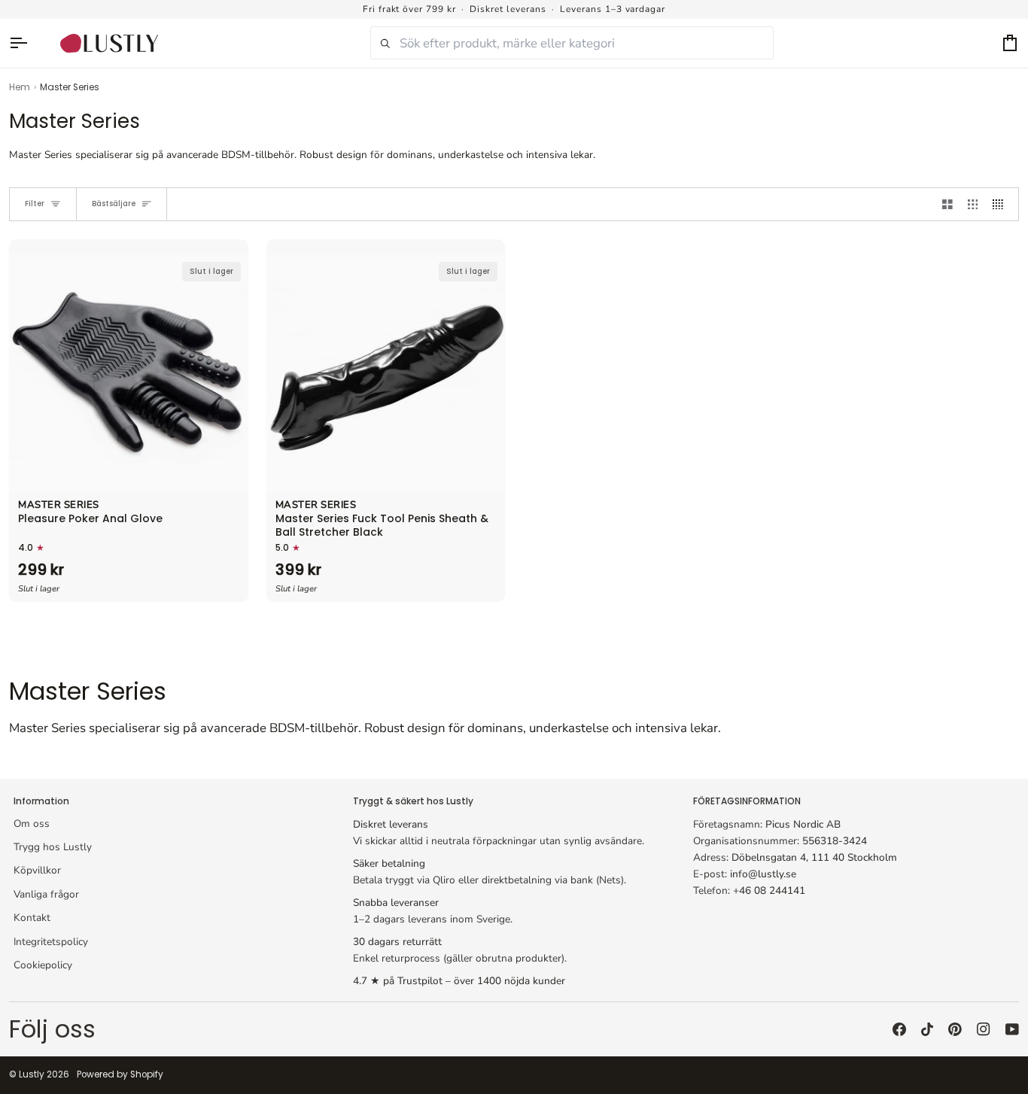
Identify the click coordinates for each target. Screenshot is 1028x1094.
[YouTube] (1012, 1029)
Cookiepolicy (43, 965)
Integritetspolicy (51, 941)
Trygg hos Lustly (53, 847)
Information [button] (41, 801)
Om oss (32, 823)
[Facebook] (899, 1029)
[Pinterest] (955, 1029)
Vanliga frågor (46, 894)
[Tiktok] (927, 1029)
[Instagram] (983, 1029)
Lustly (31, 1074)
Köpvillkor (37, 870)
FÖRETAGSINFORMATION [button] (747, 801)
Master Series (58, 506)
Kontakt (32, 917)
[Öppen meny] (25, 43)
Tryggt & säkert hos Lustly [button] (413, 801)
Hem (19, 87)
